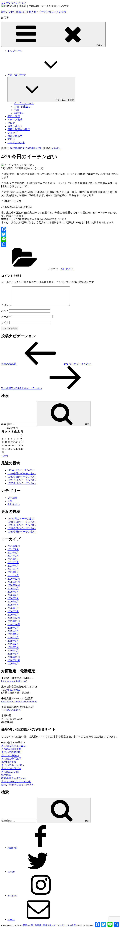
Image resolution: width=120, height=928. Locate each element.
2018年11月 (14, 660)
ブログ (11, 123)
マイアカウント (16, 142)
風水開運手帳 (8, 762)
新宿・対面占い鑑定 (19, 129)
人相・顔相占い (22, 106)
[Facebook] (60, 229)
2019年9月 (13, 627)
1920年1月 (13, 663)
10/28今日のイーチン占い (22, 483)
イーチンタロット (24, 103)
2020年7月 (13, 595)
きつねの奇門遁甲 (11, 758)
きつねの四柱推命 (11, 748)
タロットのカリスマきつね (16, 781)
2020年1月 (13, 614)
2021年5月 (13, 562)
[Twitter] (60, 234)
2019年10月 (14, 624)
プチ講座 (13, 497)
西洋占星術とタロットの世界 (17, 784)
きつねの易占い (10, 755)
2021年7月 (13, 556)
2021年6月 (13, 559)
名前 (4, 311)
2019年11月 (14, 621)
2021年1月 (13, 575)
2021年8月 (13, 552)
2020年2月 (13, 611)
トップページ (15, 50)
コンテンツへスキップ (13, 2)
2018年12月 (14, 657)
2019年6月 (13, 637)
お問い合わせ (15, 126)
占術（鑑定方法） (18, 75)
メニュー (100, 45)
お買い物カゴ (15, 136)
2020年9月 (13, 588)
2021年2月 (13, 572)
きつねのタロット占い (13, 745)
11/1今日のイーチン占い (21, 470)
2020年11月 (14, 582)
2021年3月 (13, 569)
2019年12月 (14, 618)
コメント (6, 305)
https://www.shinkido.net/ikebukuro (19, 701)
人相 (10, 501)
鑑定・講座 (14, 116)
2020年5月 (13, 601)
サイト (5, 322)
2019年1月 (13, 654)
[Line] (60, 239)
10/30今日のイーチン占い (22, 476)
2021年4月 (13, 565)
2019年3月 (13, 647)
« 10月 (4, 455)
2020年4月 (13, 605)
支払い (11, 139)
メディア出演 (15, 119)
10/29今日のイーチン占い (22, 480)
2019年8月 (13, 631)
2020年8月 (13, 591)
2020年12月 (14, 578)
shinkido (56, 148)
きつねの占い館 (10, 771)
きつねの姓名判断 (11, 752)
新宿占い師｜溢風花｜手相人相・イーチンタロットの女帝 (33, 11)
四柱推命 (19, 113)
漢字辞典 (6, 775)
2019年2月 (13, 650)
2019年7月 (13, 634)
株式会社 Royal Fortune (13, 778)
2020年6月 (13, 598)
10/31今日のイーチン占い (22, 473)
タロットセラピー (11, 768)
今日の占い (67, 269)
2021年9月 (13, 549)
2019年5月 (13, 640)
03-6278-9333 (13, 689)
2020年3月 (13, 608)
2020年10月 (14, 585)
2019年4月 (13, 644)
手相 (16, 110)
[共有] (60, 244)
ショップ (13, 132)
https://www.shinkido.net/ (14, 681)
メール (6, 316)
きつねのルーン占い (12, 765)
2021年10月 (14, 546)
